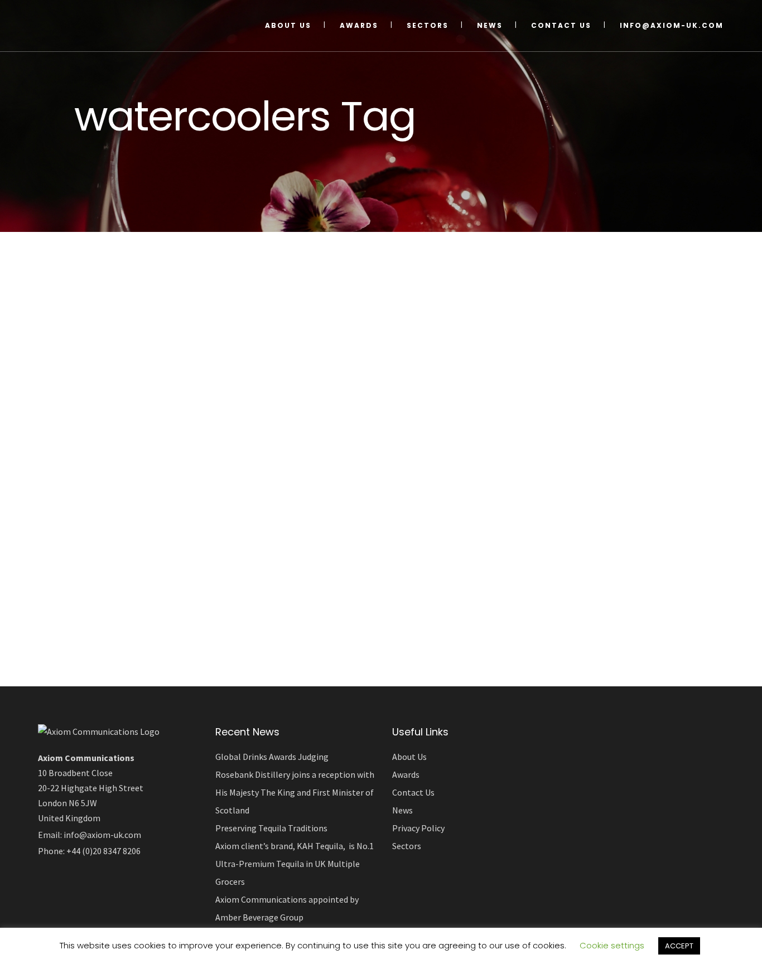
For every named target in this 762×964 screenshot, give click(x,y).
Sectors (406, 845)
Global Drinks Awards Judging (272, 756)
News (402, 810)
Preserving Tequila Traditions (271, 828)
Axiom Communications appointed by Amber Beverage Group (287, 908)
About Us (409, 756)
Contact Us (413, 792)
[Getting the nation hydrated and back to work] (170, 400)
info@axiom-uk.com (102, 834)
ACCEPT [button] (679, 946)
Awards (405, 774)
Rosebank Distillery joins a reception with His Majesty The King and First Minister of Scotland (294, 792)
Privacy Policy (418, 828)
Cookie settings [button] (612, 945)
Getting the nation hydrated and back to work (154, 583)
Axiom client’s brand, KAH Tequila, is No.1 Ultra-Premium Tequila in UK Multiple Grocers (294, 863)
